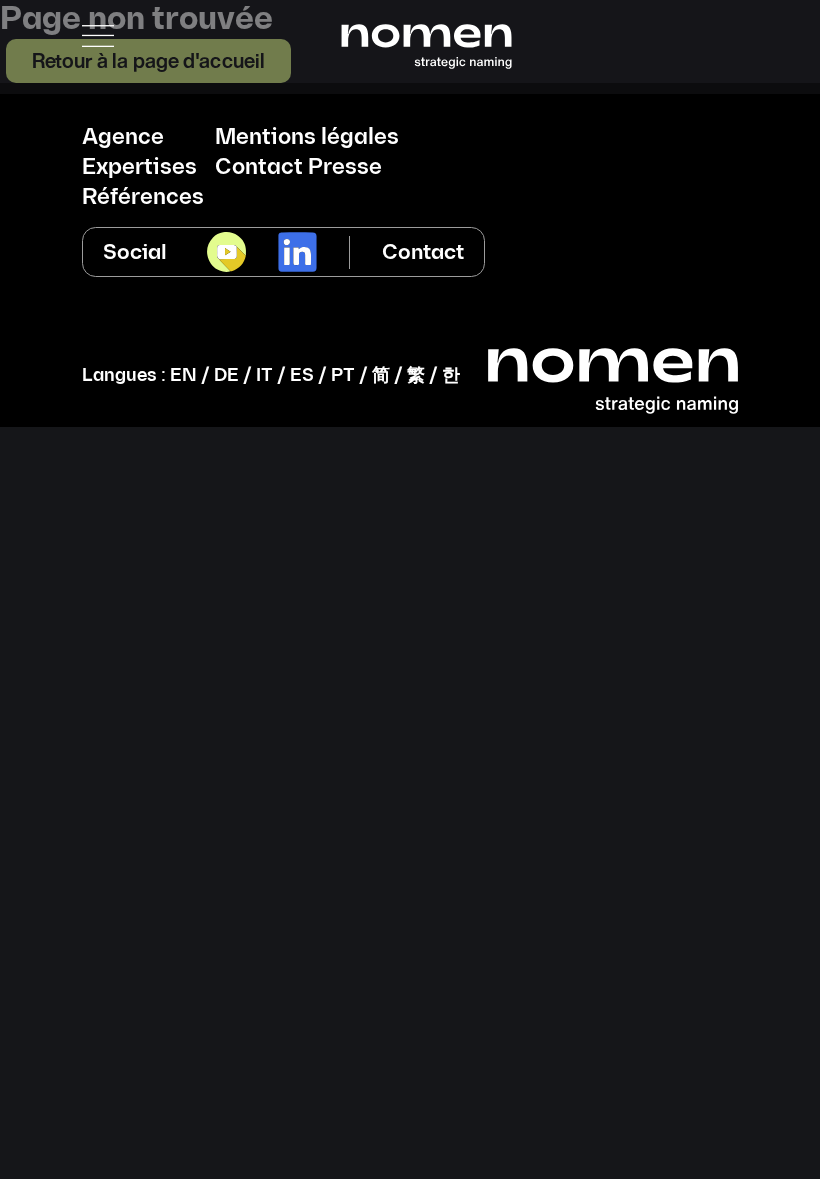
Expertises (139, 168)
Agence (123, 138)
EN (183, 375)
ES (302, 375)
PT (343, 375)
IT (264, 375)
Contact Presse (298, 168)
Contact (423, 252)
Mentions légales (307, 138)
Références (143, 198)
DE (226, 375)
